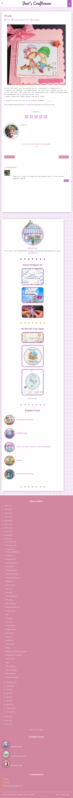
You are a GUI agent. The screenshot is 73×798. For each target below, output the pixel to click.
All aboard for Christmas (14, 655)
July (7, 689)
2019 (6, 531)
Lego (7, 662)
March (8, 704)
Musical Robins (11, 559)
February (9, 708)
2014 (6, 724)
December (10, 541)
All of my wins (32, 398)
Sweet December (11, 563)
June (8, 693)
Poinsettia (9, 592)
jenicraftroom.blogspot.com (13, 786)
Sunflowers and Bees (25, 420)
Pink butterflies (11, 603)
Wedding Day (21, 433)
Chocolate (9, 618)
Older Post (63, 157)
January (9, 712)
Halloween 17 (10, 581)
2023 (6, 517)
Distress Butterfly (11, 570)
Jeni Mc (8, 20)
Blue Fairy (9, 589)
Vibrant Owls (10, 644)
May (8, 697)
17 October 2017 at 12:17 (21, 174)
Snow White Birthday (24, 474)
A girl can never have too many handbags (33, 447)
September (10, 682)
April (8, 700)
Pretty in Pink (10, 659)
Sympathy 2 (10, 640)
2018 (6, 535)
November (10, 545)
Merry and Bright (11, 670)
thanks (19, 460)
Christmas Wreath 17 (13, 577)
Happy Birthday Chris (13, 607)
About (63, 794)
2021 (6, 524)
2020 (6, 528)
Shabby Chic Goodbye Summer (16, 651)
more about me (32, 253)
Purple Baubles (11, 611)
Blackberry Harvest (12, 574)
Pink (7, 614)
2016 (6, 717)
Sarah (15, 172)
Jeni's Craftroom (36, 3)
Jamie (6, 779)
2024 (6, 513)
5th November (10, 625)
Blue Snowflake (11, 673)
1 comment (36, 20)
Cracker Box (10, 566)
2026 (6, 506)
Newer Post (10, 157)
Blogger (40, 729)
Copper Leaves (11, 629)
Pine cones (9, 622)
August (8, 686)
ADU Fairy (9, 600)
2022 (6, 520)
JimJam (31, 794)
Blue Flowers (10, 633)
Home (57, 794)
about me (32, 248)
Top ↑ (68, 794)
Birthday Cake (17, 765)
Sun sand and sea (18, 756)
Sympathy (9, 555)
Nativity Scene (10, 585)
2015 (6, 720)
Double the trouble (12, 677)
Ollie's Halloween (11, 596)
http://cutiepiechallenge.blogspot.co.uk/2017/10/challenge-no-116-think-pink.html (29, 104)
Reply (66, 180)
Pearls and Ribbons (12, 552)
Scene (8, 648)
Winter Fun (9, 636)
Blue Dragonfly (11, 666)
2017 (6, 539)
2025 (6, 509)
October (9, 549)
